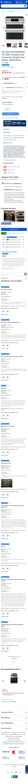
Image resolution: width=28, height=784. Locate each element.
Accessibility (14, 732)
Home (3, 11)
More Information (8, 163)
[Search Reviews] (25, 274)
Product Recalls (9, 736)
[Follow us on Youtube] (16, 772)
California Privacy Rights (13, 738)
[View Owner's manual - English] (5, 166)
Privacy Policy (22, 734)
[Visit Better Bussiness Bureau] (14, 776)
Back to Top (14, 658)
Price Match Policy (5, 732)
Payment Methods (18, 736)
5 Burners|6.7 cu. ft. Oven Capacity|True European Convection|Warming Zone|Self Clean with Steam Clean (14, 137)
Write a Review (11, 66)
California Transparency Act (13, 740)
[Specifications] (5, 170)
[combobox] (14, 6)
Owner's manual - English (14, 166)
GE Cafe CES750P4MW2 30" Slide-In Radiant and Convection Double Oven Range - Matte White (13, 56)
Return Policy (11, 172)
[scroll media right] (25, 216)
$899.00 (4, 689)
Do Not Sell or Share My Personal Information (13, 743)
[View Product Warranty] (4, 172)
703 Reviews (4, 66)
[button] (6, 483)
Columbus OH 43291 (10, 96)
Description (6, 129)
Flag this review (4, 314)
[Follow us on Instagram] (20, 772)
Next (14, 661)
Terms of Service (22, 732)
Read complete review (7, 268)
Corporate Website (13, 734)
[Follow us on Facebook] (7, 772)
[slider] (6, 699)
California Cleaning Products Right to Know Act (13, 741)
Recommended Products (11, 669)
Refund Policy (4, 734)
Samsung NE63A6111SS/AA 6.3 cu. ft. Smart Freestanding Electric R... (13, 693)
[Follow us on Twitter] (12, 772)
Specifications (6, 132)
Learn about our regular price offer (10, 117)
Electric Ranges (11, 11)
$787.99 (5, 691)
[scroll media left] (2, 216)
